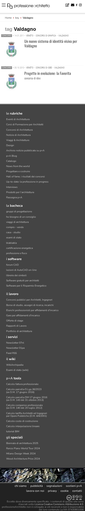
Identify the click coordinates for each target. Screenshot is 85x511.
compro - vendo (15, 227)
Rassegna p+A (14, 197)
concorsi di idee (44, 67)
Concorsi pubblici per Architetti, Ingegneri (29, 299)
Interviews (12, 187)
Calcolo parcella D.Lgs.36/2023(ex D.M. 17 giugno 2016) (23, 391)
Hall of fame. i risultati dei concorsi (25, 176)
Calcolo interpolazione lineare (22, 426)
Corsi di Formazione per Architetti (24, 124)
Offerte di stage (14, 320)
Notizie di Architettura (18, 135)
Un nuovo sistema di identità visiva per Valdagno (50, 43)
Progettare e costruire (18, 171)
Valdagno (63, 35)
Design (10, 145)
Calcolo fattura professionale (22, 384)
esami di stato (13, 237)
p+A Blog (11, 156)
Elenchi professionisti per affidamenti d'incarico (32, 310)
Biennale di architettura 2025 (22, 443)
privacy (52, 491)
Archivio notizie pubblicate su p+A (25, 150)
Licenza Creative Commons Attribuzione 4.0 (59, 504)
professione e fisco (16, 253)
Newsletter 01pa (15, 348)
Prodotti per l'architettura (20, 192)
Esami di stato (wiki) (17, 370)
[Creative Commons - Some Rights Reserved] (42, 497)
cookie (64, 491)
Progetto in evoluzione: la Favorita (47, 73)
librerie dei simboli (16, 275)
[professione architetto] (31, 6)
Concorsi (7, 35)
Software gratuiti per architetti (22, 280)
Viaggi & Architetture (17, 140)
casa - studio (13, 232)
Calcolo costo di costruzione (22, 421)
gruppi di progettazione (19, 211)
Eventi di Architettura (18, 119)
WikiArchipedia (14, 365)
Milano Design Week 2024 (20, 453)
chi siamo (21, 486)
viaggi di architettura (17, 222)
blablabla (11, 243)
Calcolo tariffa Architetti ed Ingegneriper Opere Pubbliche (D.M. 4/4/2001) (26, 415)
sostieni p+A (74, 486)
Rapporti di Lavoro (16, 325)
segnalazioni (54, 486)
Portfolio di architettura (19, 331)
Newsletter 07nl (15, 342)
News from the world (18, 166)
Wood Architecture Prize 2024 (23, 458)
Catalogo (11, 161)
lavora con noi (35, 491)
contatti (77, 491)
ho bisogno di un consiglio (21, 216)
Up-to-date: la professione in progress (27, 181)
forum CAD (12, 264)
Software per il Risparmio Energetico (26, 285)
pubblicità (36, 486)
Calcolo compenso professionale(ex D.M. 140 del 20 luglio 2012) (24, 407)
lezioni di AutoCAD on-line (21, 270)
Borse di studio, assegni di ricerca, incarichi (30, 305)
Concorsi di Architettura (19, 129)
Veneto (29, 35)
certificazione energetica (19, 248)
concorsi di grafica (46, 35)
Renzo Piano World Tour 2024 (23, 448)
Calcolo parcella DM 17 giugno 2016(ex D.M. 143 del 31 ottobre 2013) (26, 399)
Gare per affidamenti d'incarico (23, 315)
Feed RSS (11, 353)
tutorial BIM (12, 431)
